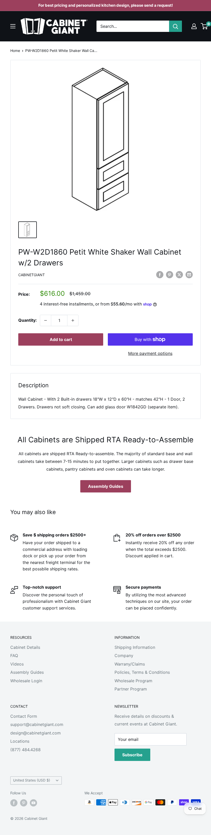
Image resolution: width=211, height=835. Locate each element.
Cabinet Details (25, 647)
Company (124, 655)
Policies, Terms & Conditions (142, 672)
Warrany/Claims (130, 664)
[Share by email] (189, 274)
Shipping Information (135, 647)
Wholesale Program (133, 680)
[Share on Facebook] (159, 274)
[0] (204, 26)
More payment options (150, 353)
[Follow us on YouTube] (33, 802)
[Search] (175, 26)
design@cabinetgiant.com (35, 732)
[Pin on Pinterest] (169, 274)
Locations (19, 741)
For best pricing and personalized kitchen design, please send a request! (105, 5)
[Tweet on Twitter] (179, 274)
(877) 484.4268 (25, 749)
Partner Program (131, 689)
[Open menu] (12, 26)
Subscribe (132, 754)
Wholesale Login (26, 680)
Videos (17, 664)
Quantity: (27, 320)
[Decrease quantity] (45, 320)
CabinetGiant (31, 275)
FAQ (14, 655)
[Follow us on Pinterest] (23, 802)
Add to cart (61, 339)
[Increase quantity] (72, 320)
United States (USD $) (31, 780)
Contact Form (23, 716)
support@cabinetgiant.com (36, 724)
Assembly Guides (105, 486)
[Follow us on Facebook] (13, 802)
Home (15, 50)
